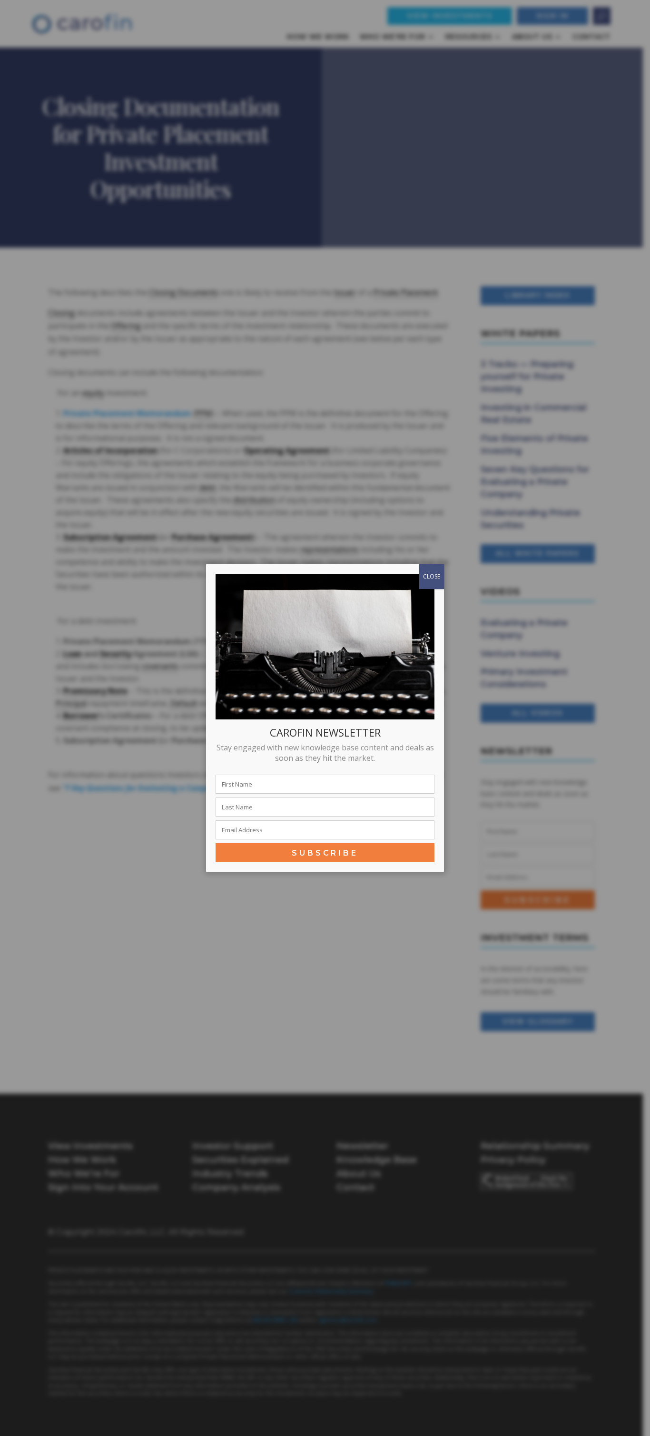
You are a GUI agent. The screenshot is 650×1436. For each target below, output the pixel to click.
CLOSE (431, 576)
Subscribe (325, 853)
